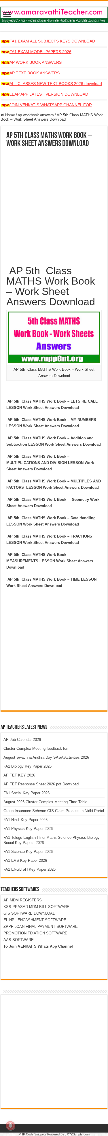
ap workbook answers (36, 115)
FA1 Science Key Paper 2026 (28, 851)
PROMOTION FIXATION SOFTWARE (35, 933)
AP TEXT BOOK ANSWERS (35, 73)
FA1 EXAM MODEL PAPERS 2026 (40, 51)
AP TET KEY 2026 (19, 775)
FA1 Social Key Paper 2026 (26, 793)
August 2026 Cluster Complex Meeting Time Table (45, 802)
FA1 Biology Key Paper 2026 (27, 766)
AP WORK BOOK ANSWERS (36, 62)
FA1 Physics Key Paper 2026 (28, 828)
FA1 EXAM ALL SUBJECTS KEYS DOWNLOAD (52, 41)
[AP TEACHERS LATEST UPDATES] (54, 14)
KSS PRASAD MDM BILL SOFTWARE (36, 907)
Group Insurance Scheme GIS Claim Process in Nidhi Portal (53, 811)
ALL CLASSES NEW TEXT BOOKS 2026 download (56, 83)
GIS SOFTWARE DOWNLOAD (29, 913)
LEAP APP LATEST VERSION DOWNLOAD (49, 94)
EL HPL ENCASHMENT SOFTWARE (34, 920)
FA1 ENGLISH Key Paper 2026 (29, 869)
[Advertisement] (54, 204)
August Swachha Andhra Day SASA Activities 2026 (46, 757)
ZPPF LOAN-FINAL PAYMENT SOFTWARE (40, 926)
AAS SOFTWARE (18, 940)
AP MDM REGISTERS (22, 900)
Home (9, 115)
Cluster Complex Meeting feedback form (37, 748)
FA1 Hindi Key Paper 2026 (25, 820)
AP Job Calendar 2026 (22, 739)
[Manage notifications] (10, 1125)
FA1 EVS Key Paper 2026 (25, 860)
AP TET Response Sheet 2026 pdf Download (41, 784)
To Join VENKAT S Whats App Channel (38, 946)
